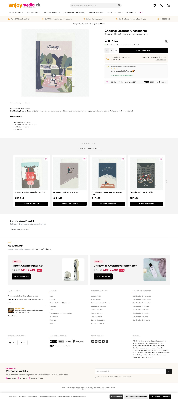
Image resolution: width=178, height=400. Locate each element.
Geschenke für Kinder (141, 313)
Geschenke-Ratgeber (142, 291)
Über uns (53, 320)
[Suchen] (119, 5)
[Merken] (46, 159)
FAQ (51, 296)
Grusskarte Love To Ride (141, 192)
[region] (55, 63)
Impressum (54, 316)
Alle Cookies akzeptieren (160, 397)
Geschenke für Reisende (142, 296)
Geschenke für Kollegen (142, 299)
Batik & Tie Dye (97, 310)
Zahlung (53, 306)
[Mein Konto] (161, 5)
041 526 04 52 (13, 300)
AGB (51, 310)
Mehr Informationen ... (79, 397)
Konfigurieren (116, 397)
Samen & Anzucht (98, 320)
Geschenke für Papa (140, 316)
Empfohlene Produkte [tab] (89, 148)
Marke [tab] (27, 103)
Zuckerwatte (96, 296)
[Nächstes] (166, 181)
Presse (52, 323)
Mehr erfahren (161, 60)
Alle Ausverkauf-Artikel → (41, 249)
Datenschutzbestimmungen (117, 376)
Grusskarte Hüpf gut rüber (66, 192)
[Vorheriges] (11, 181)
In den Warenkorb (143, 50)
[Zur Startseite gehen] (24, 5)
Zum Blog (11, 316)
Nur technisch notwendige (136, 397)
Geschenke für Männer (141, 320)
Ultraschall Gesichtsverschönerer (115, 265)
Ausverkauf (15, 245)
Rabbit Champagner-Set (27, 265)
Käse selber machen (98, 306)
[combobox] (93, 5)
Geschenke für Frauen (141, 306)
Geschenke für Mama (141, 310)
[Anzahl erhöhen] (116, 50)
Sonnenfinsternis (97, 323)
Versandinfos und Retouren (60, 303)
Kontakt (53, 299)
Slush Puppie (96, 299)
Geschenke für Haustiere (142, 303)
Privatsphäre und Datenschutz (61, 313)
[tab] (15, 102)
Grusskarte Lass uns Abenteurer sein (107, 193)
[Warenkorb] (167, 5)
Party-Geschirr (96, 316)
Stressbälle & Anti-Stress (100, 303)
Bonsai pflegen (97, 313)
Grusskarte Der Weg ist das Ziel (30, 192)
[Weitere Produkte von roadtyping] (166, 41)
